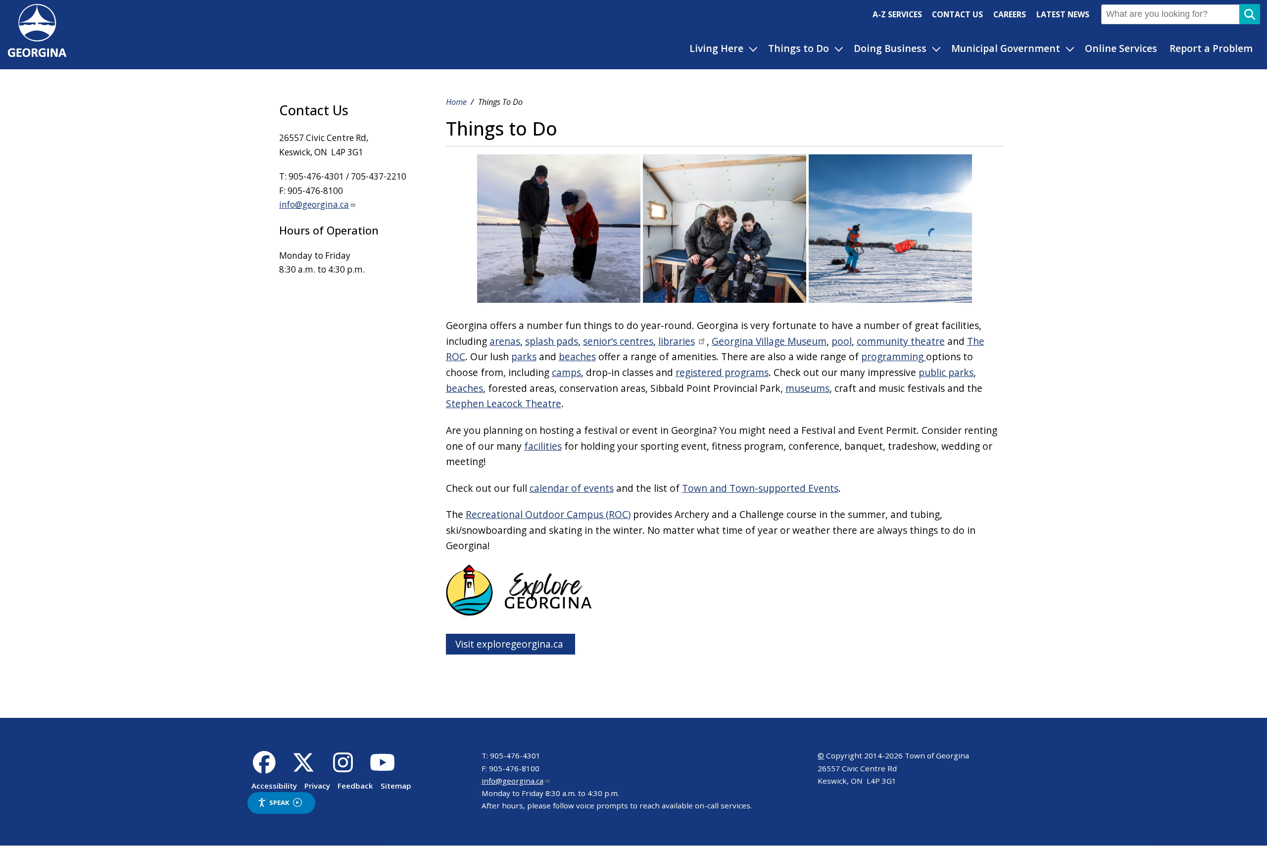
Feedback (355, 786)
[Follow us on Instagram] (343, 768)
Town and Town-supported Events (760, 488)
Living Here (716, 48)
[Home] (37, 53)
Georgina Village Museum (769, 341)
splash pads (551, 341)
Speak (279, 802)
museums (807, 388)
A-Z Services (897, 14)
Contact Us (957, 14)
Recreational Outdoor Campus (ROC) (548, 514)
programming (892, 356)
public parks (946, 372)
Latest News (1062, 14)
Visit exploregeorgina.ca (510, 644)
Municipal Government (1005, 48)
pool (841, 341)
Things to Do (798, 48)
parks (523, 356)
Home (456, 101)
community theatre (901, 341)
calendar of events (572, 488)
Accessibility (274, 786)
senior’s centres (618, 341)
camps (566, 372)
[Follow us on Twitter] (304, 768)
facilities (543, 446)
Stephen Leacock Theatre (503, 403)
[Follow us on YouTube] (382, 768)
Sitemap (396, 786)
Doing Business (890, 48)
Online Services (1121, 48)
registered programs (722, 372)
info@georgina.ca (314, 204)
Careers (1009, 14)
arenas (504, 341)
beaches (577, 356)
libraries (676, 341)
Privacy (317, 786)
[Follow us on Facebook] (264, 768)
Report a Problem (1211, 48)
